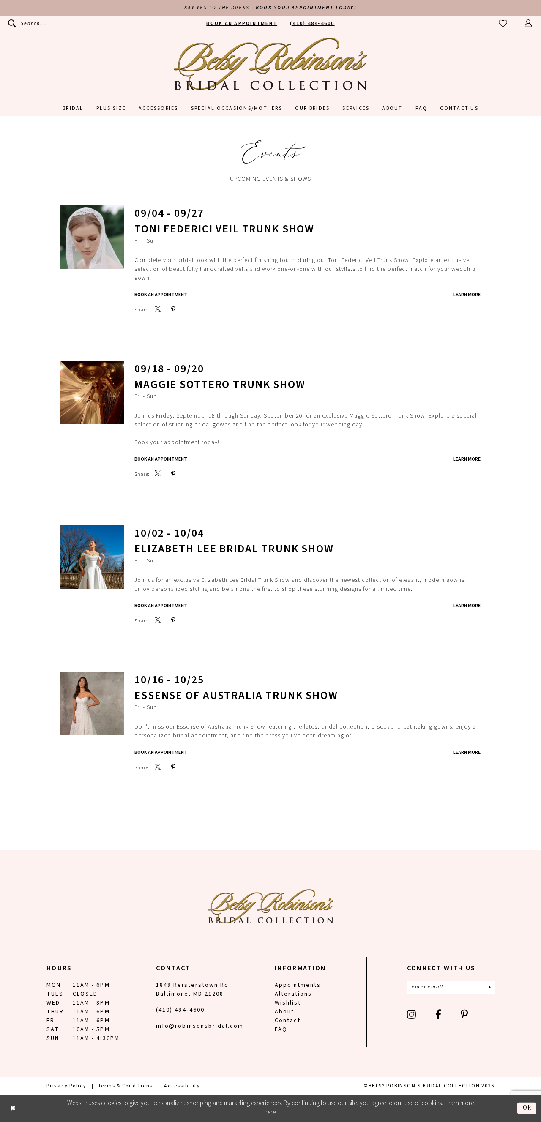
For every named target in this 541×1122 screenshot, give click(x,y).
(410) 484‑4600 (180, 1010)
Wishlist (288, 1003)
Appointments (298, 985)
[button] (528, 23)
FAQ (281, 1029)
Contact (288, 1020)
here (270, 1112)
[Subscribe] (489, 987)
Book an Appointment (160, 459)
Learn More (467, 294)
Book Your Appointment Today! (306, 7)
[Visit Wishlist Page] (503, 23)
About (284, 1011)
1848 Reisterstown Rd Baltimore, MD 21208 (192, 989)
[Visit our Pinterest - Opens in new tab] (465, 1014)
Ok (527, 1107)
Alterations (293, 994)
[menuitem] (27, 23)
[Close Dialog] (13, 1108)
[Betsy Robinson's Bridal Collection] (270, 64)
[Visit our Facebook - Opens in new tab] (438, 1014)
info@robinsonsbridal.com (199, 1026)
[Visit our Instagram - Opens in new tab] (412, 1014)
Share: (142, 310)
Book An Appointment (160, 294)
